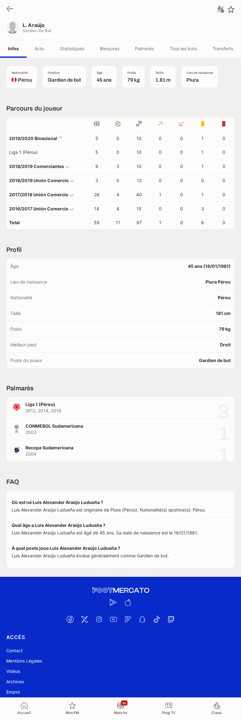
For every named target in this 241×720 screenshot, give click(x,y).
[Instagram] (99, 619)
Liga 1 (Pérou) (23, 152)
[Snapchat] (142, 619)
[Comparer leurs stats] (221, 9)
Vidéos (13, 671)
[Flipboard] (127, 619)
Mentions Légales (24, 660)
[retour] (10, 9)
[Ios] (127, 602)
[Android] (113, 602)
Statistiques (72, 48)
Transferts (222, 48)
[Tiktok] (156, 619)
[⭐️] (231, 9)
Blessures (109, 48)
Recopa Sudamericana (49, 447)
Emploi (13, 692)
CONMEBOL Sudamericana (54, 426)
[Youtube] (113, 619)
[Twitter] (84, 619)
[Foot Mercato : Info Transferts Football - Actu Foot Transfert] (120, 590)
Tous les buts (183, 48)
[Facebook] (70, 619)
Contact (14, 650)
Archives (15, 681)
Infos (13, 48)
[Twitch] (171, 619)
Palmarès (144, 48)
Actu (39, 48)
